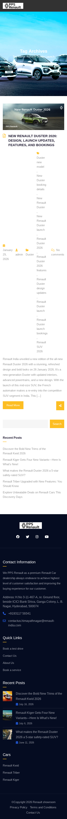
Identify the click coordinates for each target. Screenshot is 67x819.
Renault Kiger (11, 779)
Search (57, 423)
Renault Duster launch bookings (42, 326)
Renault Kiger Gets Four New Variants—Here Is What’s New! (32, 462)
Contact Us (10, 655)
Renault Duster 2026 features (42, 263)
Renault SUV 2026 (41, 347)
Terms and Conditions (43, 807)
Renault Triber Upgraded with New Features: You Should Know (32, 484)
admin (19, 254)
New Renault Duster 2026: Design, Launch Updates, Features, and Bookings (32, 140)
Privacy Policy (18, 807)
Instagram (35, 536)
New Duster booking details (41, 182)
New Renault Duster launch (41, 223)
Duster (30, 254)
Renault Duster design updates (41, 286)
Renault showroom (44, 802)
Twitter (26, 536)
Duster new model (41, 162)
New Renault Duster (41, 203)
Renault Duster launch (41, 306)
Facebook (16, 536)
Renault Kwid (11, 765)
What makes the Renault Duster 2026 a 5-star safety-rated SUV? (30, 473)
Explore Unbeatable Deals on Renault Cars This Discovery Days (32, 494)
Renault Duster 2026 (41, 243)
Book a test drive (13, 648)
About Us (8, 662)
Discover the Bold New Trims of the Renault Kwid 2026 (24, 451)
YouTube (45, 536)
